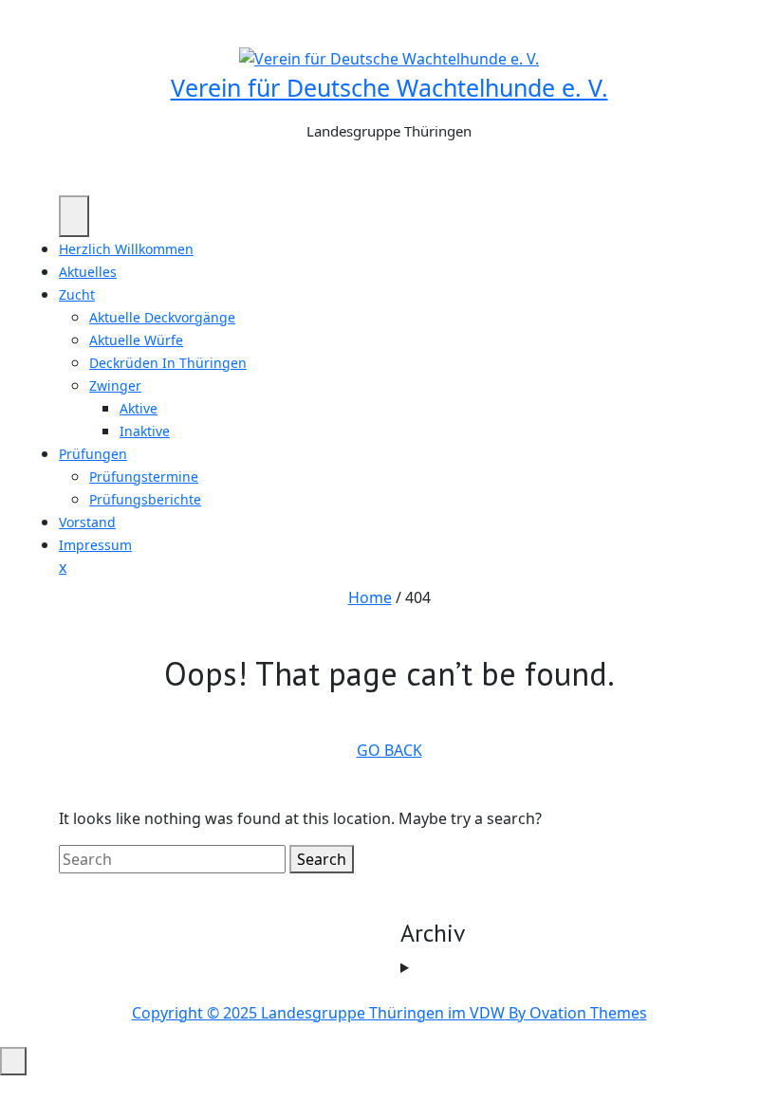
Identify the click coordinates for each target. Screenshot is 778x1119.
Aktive (138, 408)
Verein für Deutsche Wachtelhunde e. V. (389, 87)
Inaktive (145, 431)
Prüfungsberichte (145, 499)
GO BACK (389, 750)
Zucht (77, 294)
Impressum (95, 545)
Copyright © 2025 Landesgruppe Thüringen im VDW (389, 1012)
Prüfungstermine (143, 477)
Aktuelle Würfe (136, 340)
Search (321, 859)
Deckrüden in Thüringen (168, 363)
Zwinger (115, 385)
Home (370, 597)
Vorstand (87, 522)
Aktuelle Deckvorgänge (162, 317)
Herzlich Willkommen (126, 249)
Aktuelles (88, 272)
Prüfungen (93, 454)
